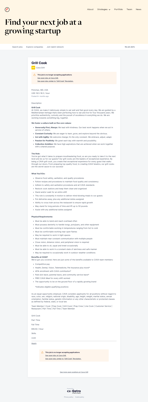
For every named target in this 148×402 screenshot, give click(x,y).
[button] (103, 9)
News (138, 9)
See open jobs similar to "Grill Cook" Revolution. (55, 81)
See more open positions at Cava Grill (74, 372)
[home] (7, 9)
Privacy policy (68, 397)
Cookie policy (79, 397)
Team (129, 9)
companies (34, 47)
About (90, 9)
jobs (17, 47)
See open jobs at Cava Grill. (47, 78)
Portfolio (118, 9)
